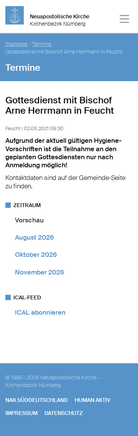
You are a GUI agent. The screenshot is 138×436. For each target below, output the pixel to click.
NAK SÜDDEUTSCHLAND (36, 400)
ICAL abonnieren (40, 312)
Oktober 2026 (36, 254)
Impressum (21, 413)
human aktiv (92, 400)
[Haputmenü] (125, 20)
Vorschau (29, 220)
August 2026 (34, 237)
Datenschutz (63, 413)
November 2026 (39, 272)
